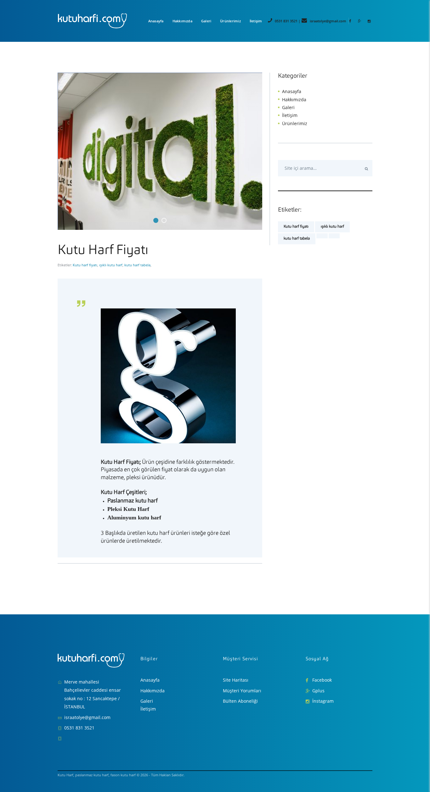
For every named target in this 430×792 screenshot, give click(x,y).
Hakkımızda (294, 99)
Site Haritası (235, 680)
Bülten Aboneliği (240, 701)
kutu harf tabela (137, 265)
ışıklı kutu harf (110, 265)
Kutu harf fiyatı (85, 265)
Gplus (318, 691)
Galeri (288, 107)
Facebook (322, 680)
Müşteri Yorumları (242, 691)
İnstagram (323, 701)
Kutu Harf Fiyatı (103, 250)
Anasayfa (291, 91)
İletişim (289, 115)
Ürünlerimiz (294, 123)
